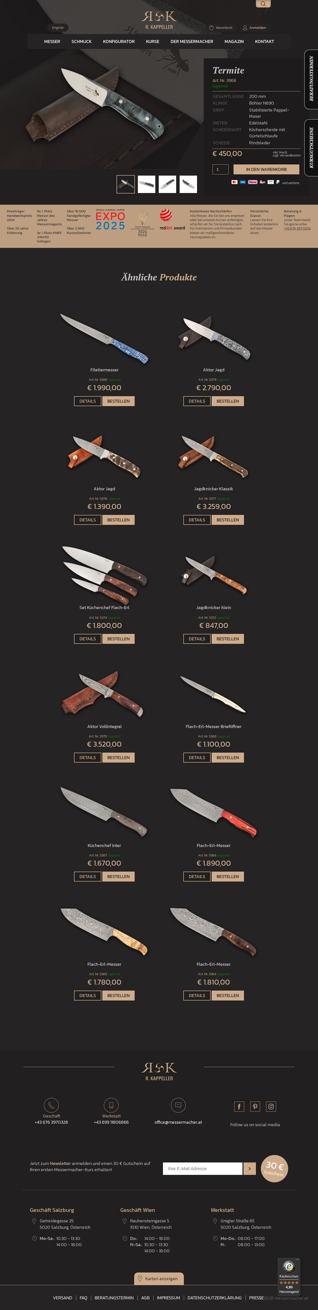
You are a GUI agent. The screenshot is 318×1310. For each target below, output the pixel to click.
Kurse (152, 41)
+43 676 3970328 (51, 1119)
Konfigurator (119, 41)
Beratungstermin (114, 1297)
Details (88, 401)
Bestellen (118, 401)
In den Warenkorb (266, 169)
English (58, 27)
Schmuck (82, 41)
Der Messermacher (192, 41)
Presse (256, 1297)
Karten (151, 1278)
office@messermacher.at (178, 1122)
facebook (239, 1107)
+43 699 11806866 (111, 1119)
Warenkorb (224, 27)
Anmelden (257, 27)
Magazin (234, 41)
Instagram (271, 1107)
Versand (62, 1297)
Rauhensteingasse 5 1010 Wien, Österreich (151, 1223)
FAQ (83, 1297)
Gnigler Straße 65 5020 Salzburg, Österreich (246, 1223)
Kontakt (264, 41)
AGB (145, 1297)
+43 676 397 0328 (297, 228)
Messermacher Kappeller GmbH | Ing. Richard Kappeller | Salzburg (159, 20)
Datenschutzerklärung (215, 1297)
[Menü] (298, 1261)
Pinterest (255, 1107)
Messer (52, 41)
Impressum (168, 1297)
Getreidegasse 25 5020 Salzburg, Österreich (65, 1223)
